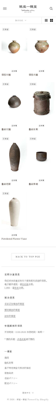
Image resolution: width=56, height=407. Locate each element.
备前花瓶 (6, 183)
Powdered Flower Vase (14, 238)
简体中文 (26, 392)
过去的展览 (10, 315)
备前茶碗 (33, 183)
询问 (7, 357)
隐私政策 (9, 362)
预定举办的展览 (12, 309)
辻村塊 (14, 71)
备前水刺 (33, 129)
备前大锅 (6, 129)
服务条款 (9, 373)
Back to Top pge (28, 256)
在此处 (25, 284)
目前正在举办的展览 (14, 303)
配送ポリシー (11, 383)
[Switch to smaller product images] (51, 20)
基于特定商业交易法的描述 (18, 367)
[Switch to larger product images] (46, 20)
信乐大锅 (6, 74)
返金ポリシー (11, 378)
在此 (16, 287)
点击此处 (21, 339)
